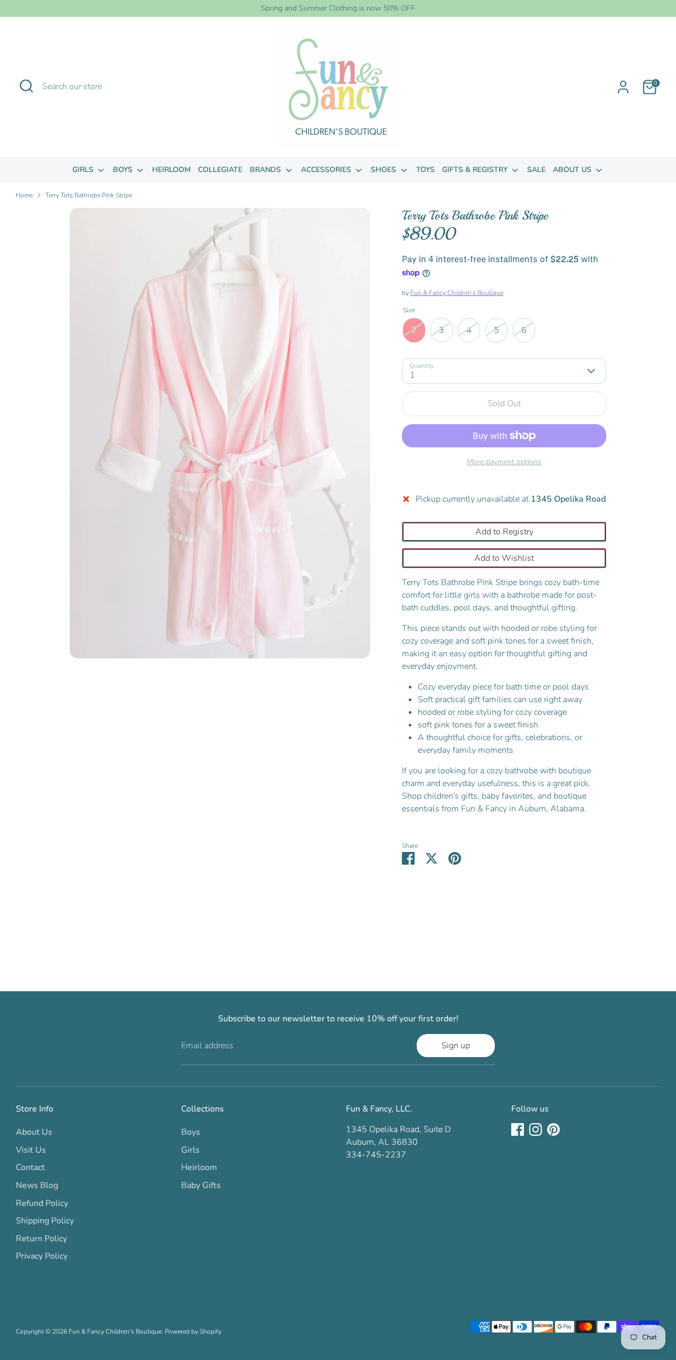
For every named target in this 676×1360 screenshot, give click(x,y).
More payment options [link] (504, 462)
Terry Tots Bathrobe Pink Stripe (88, 195)
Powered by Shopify (193, 1331)
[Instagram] (535, 1129)
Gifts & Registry (476, 170)
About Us (573, 170)
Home (24, 195)
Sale (536, 170)
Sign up (456, 1045)
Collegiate (220, 170)
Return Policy (41, 1238)
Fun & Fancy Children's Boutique (456, 293)
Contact (30, 1167)
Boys (124, 170)
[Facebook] (517, 1129)
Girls (84, 170)
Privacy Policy (42, 1256)
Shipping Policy (45, 1221)
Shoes (384, 170)
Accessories (327, 170)
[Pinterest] (553, 1129)
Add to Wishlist (504, 558)
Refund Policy (42, 1203)
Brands (266, 170)
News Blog (37, 1185)
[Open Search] (26, 86)
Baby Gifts (201, 1185)
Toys (425, 170)
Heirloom (171, 170)
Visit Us (31, 1150)
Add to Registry (504, 532)
